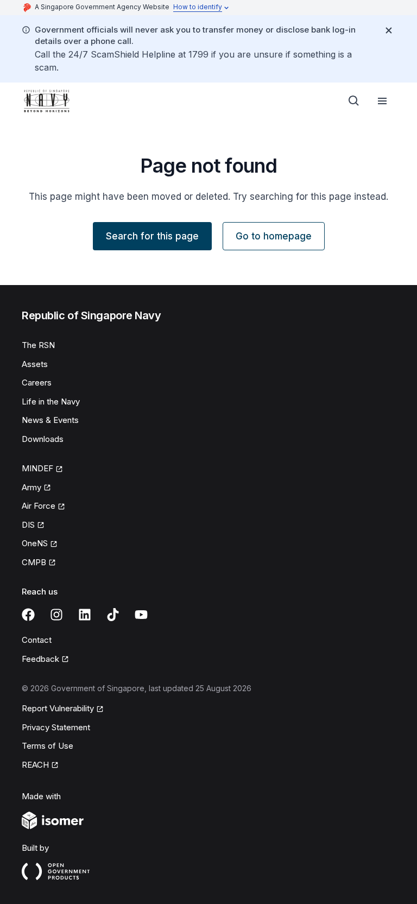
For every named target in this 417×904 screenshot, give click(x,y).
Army (31, 487)
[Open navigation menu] (382, 101)
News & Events (50, 420)
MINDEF (37, 468)
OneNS (35, 543)
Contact (37, 640)
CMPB (34, 562)
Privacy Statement (56, 727)
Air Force (38, 506)
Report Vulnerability (58, 708)
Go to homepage (274, 236)
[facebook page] (28, 614)
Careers (37, 382)
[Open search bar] (354, 101)
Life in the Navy (51, 401)
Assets (35, 364)
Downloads (43, 439)
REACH (35, 765)
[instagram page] (56, 614)
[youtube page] (141, 614)
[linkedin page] (84, 614)
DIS (28, 525)
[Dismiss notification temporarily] (389, 30)
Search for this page (152, 236)
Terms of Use (47, 746)
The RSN (38, 345)
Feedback (40, 659)
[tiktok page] (112, 614)
